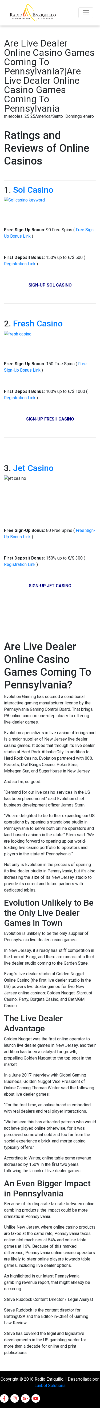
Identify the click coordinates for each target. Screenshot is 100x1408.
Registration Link (20, 263)
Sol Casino (33, 190)
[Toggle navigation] (85, 12)
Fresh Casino (38, 323)
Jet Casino (33, 468)
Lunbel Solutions (50, 1385)
